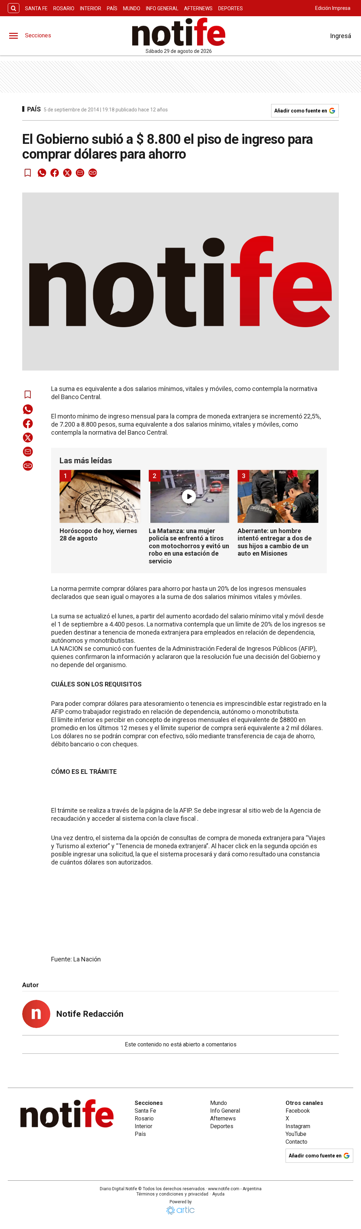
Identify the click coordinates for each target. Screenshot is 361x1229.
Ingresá (340, 35)
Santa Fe (36, 8)
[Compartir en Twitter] (67, 173)
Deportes (230, 8)
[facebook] (54, 173)
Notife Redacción (89, 1014)
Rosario (63, 8)
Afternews (198, 8)
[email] (80, 173)
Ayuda (218, 1194)
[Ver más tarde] (27, 172)
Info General (162, 8)
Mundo (131, 8)
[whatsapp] (42, 173)
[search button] (13, 8)
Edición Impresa (332, 8)
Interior (90, 8)
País (112, 8)
